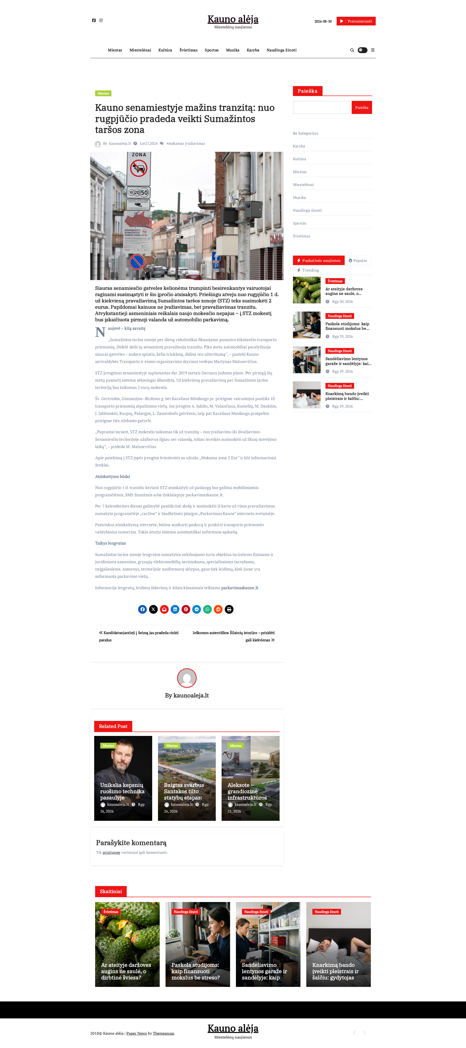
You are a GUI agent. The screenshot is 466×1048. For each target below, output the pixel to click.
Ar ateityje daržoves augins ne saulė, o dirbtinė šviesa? (344, 293)
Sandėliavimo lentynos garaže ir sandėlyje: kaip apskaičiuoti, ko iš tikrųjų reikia (348, 365)
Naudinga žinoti (282, 50)
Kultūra (165, 50)
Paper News (136, 1033)
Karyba (253, 50)
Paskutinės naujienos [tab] (321, 260)
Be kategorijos (305, 133)
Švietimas (189, 50)
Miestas (115, 50)
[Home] (98, 50)
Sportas (212, 50)
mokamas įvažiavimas (186, 143)
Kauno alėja (233, 18)
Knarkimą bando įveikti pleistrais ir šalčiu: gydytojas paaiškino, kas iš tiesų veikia (348, 400)
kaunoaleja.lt (120, 143)
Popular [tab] (360, 260)
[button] (372, 50)
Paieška (308, 91)
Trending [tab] (310, 270)
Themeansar (163, 1033)
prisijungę (111, 852)
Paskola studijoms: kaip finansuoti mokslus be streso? (347, 328)
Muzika (233, 50)
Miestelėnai (140, 50)
